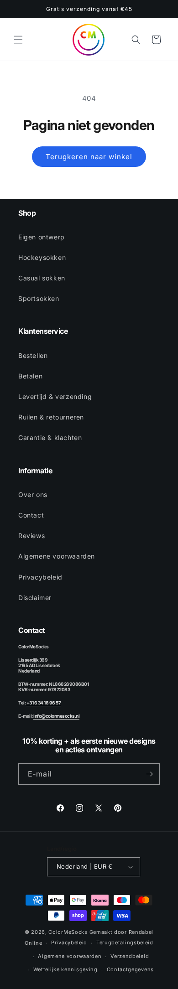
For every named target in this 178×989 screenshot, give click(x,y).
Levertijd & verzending (55, 396)
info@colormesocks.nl (56, 716)
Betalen (30, 376)
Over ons (32, 494)
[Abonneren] (149, 774)
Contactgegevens (130, 969)
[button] (18, 40)
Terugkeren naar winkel (89, 156)
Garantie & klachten (50, 437)
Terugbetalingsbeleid (124, 942)
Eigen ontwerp (41, 237)
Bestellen (32, 355)
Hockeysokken (42, 257)
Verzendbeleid (129, 956)
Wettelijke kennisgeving (65, 969)
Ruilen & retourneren (51, 417)
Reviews (31, 535)
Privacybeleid (40, 577)
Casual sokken (41, 278)
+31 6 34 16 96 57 (43, 702)
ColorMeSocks (67, 932)
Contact (31, 515)
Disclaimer (35, 597)
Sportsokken (38, 298)
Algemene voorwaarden (56, 556)
